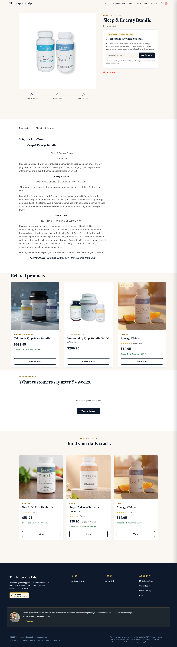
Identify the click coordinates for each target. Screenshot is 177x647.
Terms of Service (28, 640)
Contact (57, 640)
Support (154, 3)
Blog (131, 3)
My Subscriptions (146, 581)
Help (141, 596)
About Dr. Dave (119, 3)
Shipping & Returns (44, 640)
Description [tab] (24, 128)
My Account (142, 3)
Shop (107, 3)
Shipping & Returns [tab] (45, 128)
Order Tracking (145, 591)
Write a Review (88, 411)
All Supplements (78, 581)
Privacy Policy (15, 640)
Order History (144, 586)
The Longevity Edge (21, 3)
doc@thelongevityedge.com (38, 616)
